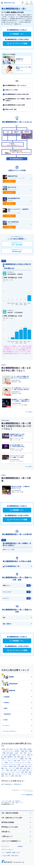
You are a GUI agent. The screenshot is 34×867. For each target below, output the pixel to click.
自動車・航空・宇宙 (14, 766)
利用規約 (20, 846)
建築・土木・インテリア (8, 768)
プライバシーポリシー (7, 849)
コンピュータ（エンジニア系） (22, 762)
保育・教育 (24, 772)
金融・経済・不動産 (26, 751)
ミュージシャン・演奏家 (17, 758)
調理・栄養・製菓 (16, 776)
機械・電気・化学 (26, 766)
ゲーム (11, 762)
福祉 (30, 772)
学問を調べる (17, 784)
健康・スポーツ (5, 776)
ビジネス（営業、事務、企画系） (23, 749)
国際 (4, 753)
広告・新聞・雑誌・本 (20, 757)
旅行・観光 (23, 753)
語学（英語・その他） (13, 753)
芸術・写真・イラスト (20, 760)
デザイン (10, 760)
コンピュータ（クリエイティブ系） (11, 764)
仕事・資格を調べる (6, 784)
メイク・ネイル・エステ (13, 772)
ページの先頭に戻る (27, 794)
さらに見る (28, 411)
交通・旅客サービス (14, 755)
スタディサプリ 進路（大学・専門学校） (10, 801)
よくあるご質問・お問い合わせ (9, 855)
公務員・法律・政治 (6, 749)
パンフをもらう (9, 181)
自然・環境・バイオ (15, 770)
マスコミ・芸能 (25, 755)
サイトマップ (5, 846)
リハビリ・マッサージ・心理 (23, 774)
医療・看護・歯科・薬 (7, 774)
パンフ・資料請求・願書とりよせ (10, 852)
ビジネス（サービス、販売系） (11, 751)
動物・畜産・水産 (21, 768)
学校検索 (18, 34)
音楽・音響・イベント (17, 802)
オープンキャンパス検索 (18, 43)
